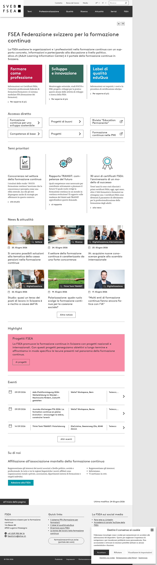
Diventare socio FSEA (60, 528)
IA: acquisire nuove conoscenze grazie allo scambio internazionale (105, 256)
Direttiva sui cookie (107, 558)
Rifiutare (118, 552)
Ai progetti (21, 362)
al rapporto (56, 204)
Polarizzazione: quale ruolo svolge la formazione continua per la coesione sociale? (65, 302)
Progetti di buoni (61, 121)
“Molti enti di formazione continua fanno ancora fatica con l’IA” (105, 300)
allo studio (15, 202)
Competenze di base (23, 133)
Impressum (142, 558)
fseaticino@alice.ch (17, 536)
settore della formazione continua (24, 177)
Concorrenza (16, 176)
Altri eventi (66, 439)
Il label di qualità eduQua (62, 525)
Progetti (56, 133)
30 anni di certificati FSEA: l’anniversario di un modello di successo (107, 179)
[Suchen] (126, 3)
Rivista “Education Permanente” (104, 121)
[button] (152, 530)
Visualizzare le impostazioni (140, 552)
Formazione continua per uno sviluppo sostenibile (22, 122)
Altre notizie (66, 314)
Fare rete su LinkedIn (103, 520)
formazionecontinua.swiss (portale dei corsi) (66, 541)
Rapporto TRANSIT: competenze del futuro (65, 177)
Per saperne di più (18, 102)
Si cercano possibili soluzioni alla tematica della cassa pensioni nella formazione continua (26, 258)
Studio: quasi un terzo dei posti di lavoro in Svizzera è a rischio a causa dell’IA (25, 300)
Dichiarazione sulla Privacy (126, 558)
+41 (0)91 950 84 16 (16, 533)
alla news (97, 207)
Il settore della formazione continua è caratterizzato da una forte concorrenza (66, 256)
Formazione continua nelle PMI (104, 134)
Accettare (101, 552)
